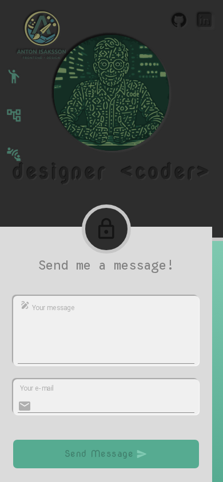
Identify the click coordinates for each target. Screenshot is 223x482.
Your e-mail (37, 388)
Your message (52, 308)
